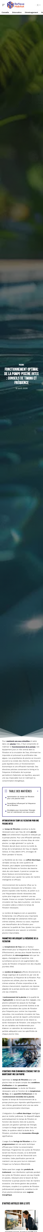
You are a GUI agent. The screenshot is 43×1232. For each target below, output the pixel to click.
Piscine (21, 365)
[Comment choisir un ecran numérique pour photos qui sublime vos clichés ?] (21, 1220)
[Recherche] (33, 5)
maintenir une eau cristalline (18, 741)
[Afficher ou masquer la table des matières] (35, 791)
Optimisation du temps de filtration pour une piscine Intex (20, 797)
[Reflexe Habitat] (16, 5)
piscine (13, 744)
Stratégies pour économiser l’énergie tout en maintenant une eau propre (21, 811)
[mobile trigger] (4, 5)
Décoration (12, 1212)
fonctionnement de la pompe (24, 747)
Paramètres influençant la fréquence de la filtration (21, 804)
